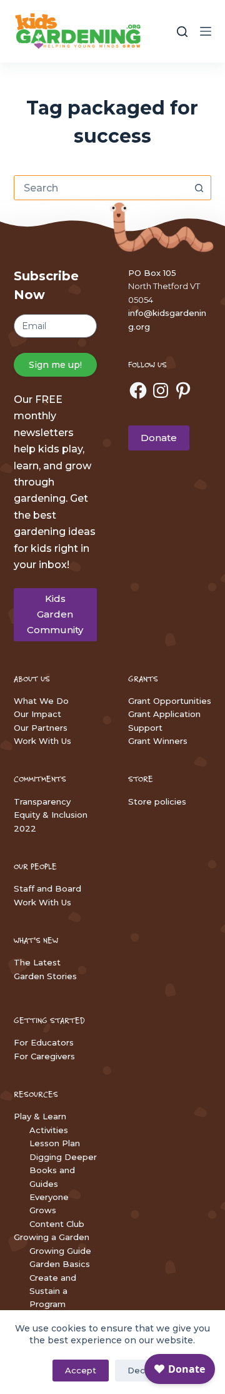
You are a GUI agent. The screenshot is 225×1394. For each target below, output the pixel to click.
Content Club (56, 1224)
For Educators (44, 1042)
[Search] (182, 31)
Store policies (157, 801)
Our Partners (41, 728)
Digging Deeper (63, 1157)
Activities (48, 1130)
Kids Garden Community (55, 614)
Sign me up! (55, 364)
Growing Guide (60, 1251)
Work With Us (42, 741)
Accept (80, 1370)
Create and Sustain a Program (52, 1291)
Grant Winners (158, 741)
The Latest (37, 962)
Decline (143, 1370)
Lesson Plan (54, 1143)
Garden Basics (59, 1264)
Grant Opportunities (169, 701)
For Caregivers (44, 1056)
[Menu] (205, 31)
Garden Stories (45, 976)
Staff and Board (47, 888)
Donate (159, 438)
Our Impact (37, 714)
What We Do (41, 701)
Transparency (42, 801)
